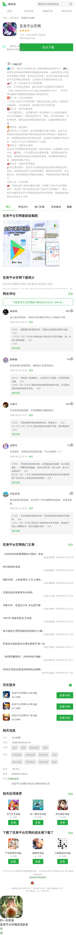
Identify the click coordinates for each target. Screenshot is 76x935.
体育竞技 (43, 754)
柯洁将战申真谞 (11, 566)
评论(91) (23, 206)
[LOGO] (9, 4)
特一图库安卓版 (38, 814)
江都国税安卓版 (63, 853)
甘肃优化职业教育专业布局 (18, 592)
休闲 (54, 754)
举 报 (1, 931)
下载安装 (41, 34)
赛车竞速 (30, 762)
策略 (45, 747)
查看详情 (65, 695)
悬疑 (23, 747)
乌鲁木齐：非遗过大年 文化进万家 (22, 605)
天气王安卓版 (13, 814)
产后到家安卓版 (13, 853)
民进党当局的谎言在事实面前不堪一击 (24, 643)
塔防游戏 (43, 762)
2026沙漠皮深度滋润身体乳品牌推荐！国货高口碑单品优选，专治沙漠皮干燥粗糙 (24, 669)
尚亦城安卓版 (62, 814)
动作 (14, 747)
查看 (13, 822)
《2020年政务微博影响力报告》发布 (23, 554)
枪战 (54, 762)
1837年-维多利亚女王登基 (17, 618)
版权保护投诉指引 (38, 877)
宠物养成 (34, 747)
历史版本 (56, 206)
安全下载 (48, 47)
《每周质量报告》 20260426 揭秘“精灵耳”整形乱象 (24, 656)
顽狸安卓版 (38, 853)
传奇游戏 (30, 754)
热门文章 (40, 206)
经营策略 (17, 754)
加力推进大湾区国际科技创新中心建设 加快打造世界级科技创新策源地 (24, 630)
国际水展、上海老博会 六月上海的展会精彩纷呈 (24, 579)
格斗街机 (17, 762)
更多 (70, 294)
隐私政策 (14, 778)
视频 (69, 206)
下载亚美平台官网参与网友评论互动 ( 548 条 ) (38, 302)
